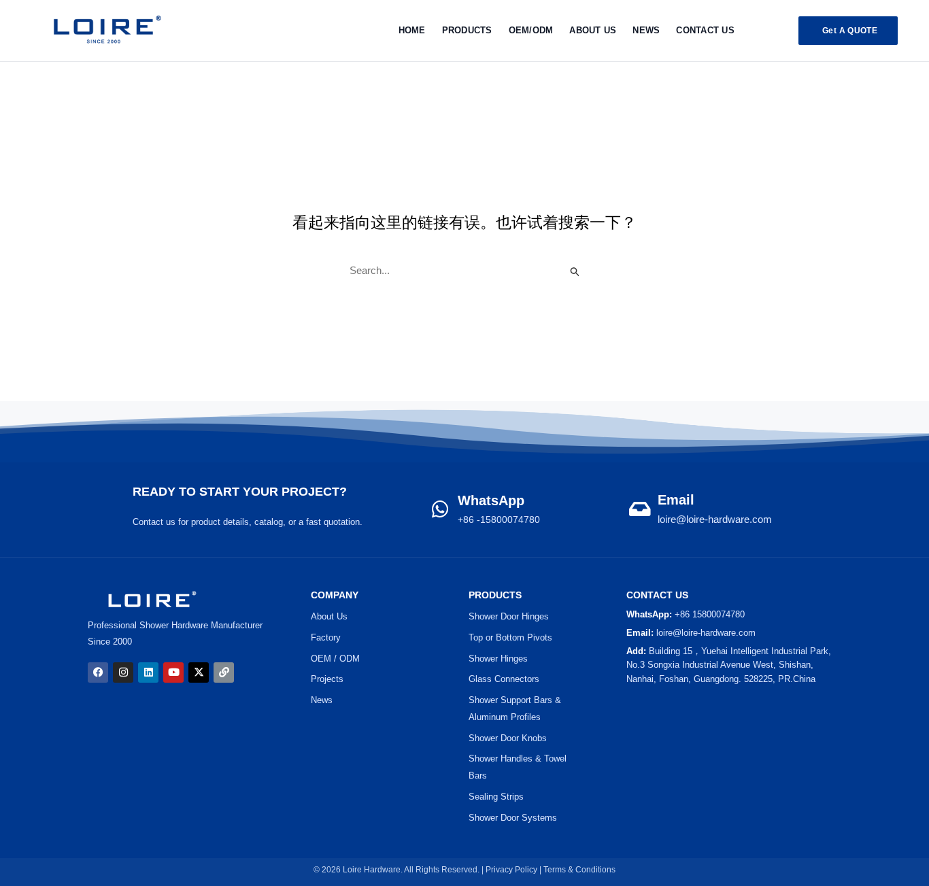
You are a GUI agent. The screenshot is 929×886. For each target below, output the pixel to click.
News (646, 30)
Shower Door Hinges (509, 616)
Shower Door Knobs (508, 738)
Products (467, 30)
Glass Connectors (504, 679)
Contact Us (705, 30)
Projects (327, 679)
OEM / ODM (335, 658)
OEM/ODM (531, 30)
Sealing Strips (496, 796)
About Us (592, 30)
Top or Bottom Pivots (510, 637)
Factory (326, 637)
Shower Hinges (498, 658)
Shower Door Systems (513, 818)
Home (412, 30)
